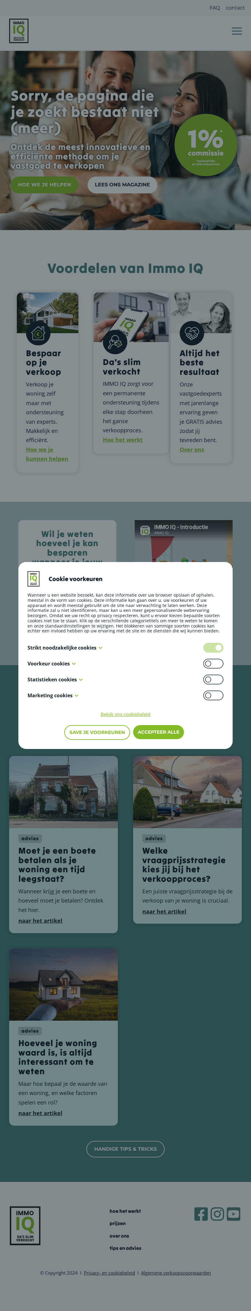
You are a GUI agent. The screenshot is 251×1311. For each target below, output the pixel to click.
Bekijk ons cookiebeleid (125, 714)
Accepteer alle (158, 732)
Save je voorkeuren (97, 732)
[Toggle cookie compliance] (213, 664)
